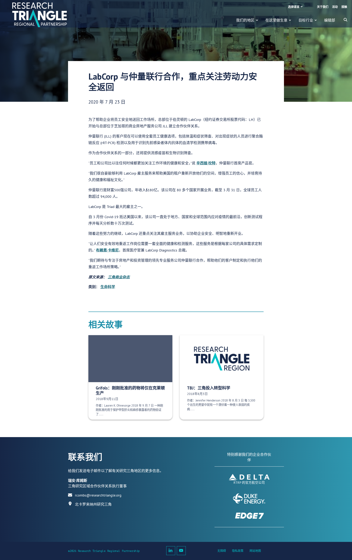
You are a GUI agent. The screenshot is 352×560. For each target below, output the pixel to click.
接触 (344, 6)
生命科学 (107, 286)
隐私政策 (237, 550)
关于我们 (322, 6)
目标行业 (305, 20)
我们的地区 (245, 20)
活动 (335, 6)
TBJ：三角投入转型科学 (208, 388)
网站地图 (255, 550)
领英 (170, 550)
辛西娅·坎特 (206, 163)
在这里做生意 (276, 20)
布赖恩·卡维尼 (107, 250)
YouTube (181, 550)
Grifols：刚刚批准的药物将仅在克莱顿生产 (130, 390)
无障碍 (221, 550)
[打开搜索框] (345, 19)
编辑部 (329, 20)
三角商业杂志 (119, 277)
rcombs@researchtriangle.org (98, 495)
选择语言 (293, 6)
